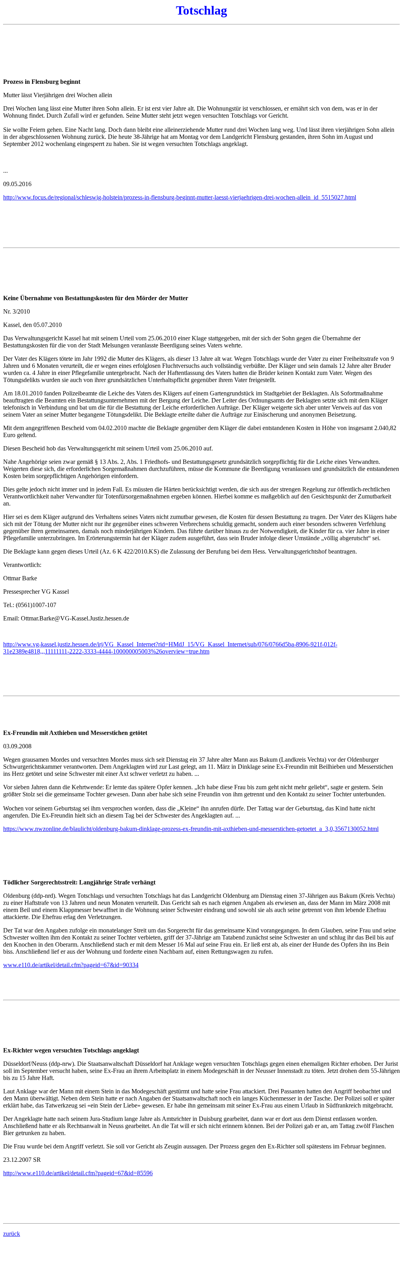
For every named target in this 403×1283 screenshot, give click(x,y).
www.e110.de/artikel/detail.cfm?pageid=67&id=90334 (71, 965)
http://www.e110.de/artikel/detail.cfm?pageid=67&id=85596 (78, 1173)
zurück (11, 1233)
